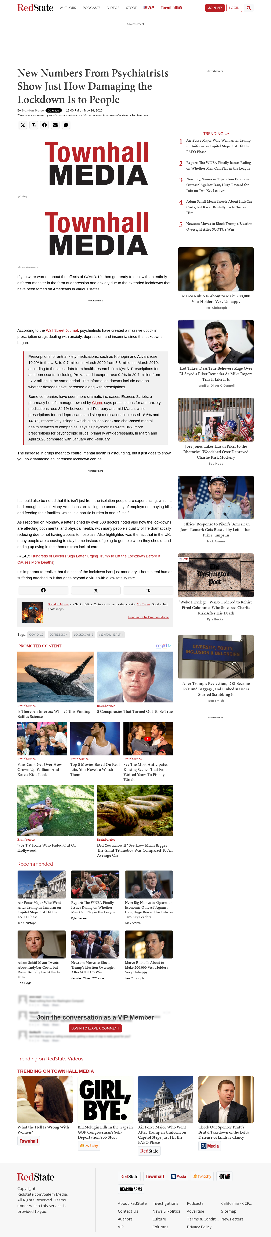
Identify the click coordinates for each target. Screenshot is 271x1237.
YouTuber (143, 604)
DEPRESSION (59, 635)
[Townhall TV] (171, 8)
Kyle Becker (79, 918)
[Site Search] (249, 8)
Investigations (165, 1203)
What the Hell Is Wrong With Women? (43, 1129)
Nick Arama (133, 923)
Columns (160, 1226)
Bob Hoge (25, 983)
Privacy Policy (199, 1226)
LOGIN (234, 8)
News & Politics (166, 1211)
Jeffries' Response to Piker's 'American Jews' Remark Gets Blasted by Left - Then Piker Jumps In (216, 529)
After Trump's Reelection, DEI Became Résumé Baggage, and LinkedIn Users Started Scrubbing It (216, 688)
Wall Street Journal (62, 330)
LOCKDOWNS (83, 635)
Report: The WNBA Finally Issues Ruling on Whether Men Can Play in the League (93, 907)
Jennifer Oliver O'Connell (88, 978)
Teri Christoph (27, 923)
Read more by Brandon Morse (148, 617)
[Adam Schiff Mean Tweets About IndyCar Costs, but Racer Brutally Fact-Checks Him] (42, 944)
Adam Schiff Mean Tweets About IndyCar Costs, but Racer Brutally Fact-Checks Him (39, 969)
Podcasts (92, 8)
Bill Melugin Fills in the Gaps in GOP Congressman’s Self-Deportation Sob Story (105, 1132)
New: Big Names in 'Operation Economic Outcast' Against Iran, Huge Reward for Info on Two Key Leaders (149, 909)
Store (131, 8)
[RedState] (35, 8)
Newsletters (232, 1219)
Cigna (97, 403)
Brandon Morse (33, 110)
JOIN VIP (215, 8)
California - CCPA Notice (237, 1203)
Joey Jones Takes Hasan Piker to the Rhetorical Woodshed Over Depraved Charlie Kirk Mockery (216, 451)
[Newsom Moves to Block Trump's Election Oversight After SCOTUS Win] (95, 944)
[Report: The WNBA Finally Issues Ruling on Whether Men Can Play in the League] (95, 884)
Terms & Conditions (203, 1219)
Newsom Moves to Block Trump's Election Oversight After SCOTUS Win (93, 967)
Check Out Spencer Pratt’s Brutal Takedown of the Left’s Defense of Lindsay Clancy (223, 1132)
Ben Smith (216, 700)
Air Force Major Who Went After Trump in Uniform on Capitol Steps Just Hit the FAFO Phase (39, 909)
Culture (159, 1219)
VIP (121, 1226)
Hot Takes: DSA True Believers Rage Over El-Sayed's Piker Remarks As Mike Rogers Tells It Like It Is (216, 373)
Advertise (195, 1211)
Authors (68, 8)
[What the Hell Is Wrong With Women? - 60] (45, 1099)
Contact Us (128, 1211)
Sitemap (228, 1211)
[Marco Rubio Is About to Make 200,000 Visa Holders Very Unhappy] (149, 944)
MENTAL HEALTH (111, 635)
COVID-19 (36, 635)
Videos (113, 8)
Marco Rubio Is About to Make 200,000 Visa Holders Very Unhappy (146, 967)
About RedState (132, 1203)
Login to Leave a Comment (95, 1028)
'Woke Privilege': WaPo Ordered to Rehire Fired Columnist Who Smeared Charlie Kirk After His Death (216, 607)
